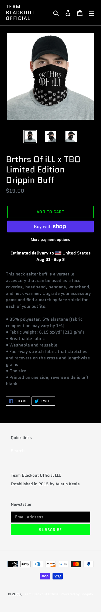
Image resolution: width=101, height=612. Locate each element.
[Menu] (91, 13)
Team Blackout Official (20, 13)
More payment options (50, 239)
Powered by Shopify (77, 594)
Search (18, 451)
